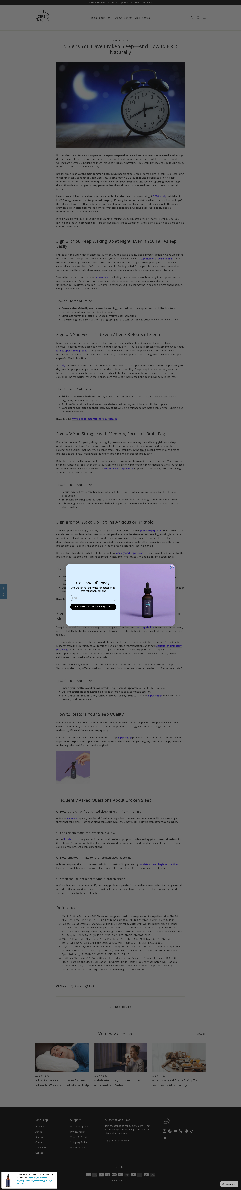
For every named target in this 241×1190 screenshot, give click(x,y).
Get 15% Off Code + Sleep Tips (93, 606)
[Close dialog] (171, 567)
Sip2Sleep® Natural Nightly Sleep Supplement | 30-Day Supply (34, 1181)
